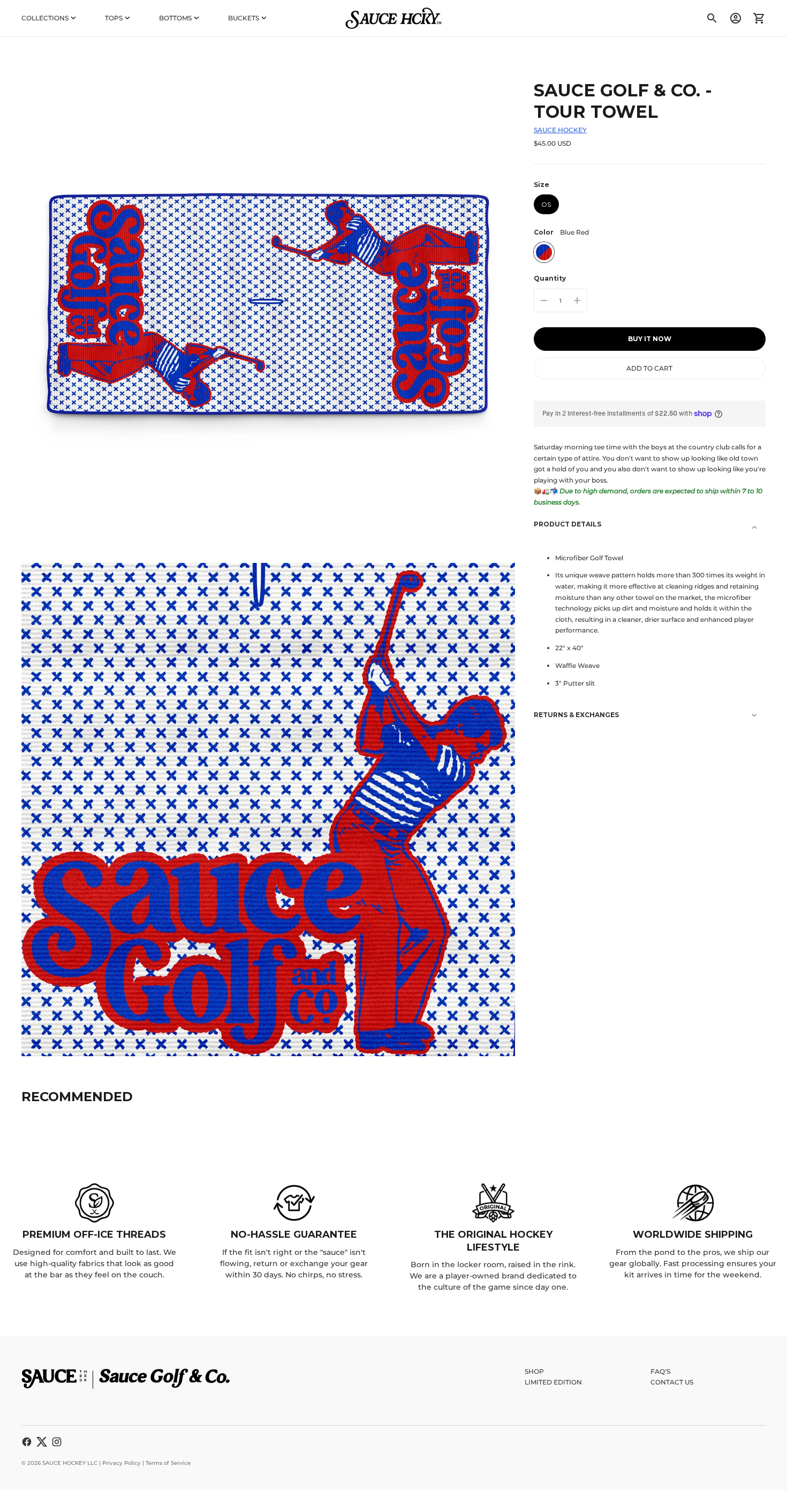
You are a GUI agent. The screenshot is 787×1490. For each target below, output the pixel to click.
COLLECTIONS (45, 18)
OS (546, 204)
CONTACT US (671, 1382)
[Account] (735, 18)
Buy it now (649, 339)
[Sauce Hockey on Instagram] (56, 1441)
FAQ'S (660, 1371)
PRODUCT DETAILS (567, 524)
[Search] (712, 18)
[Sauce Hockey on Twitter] (41, 1441)
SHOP (534, 1371)
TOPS (114, 18)
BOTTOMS (175, 18)
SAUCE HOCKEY (560, 130)
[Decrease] (544, 300)
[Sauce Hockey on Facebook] (26, 1441)
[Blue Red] (544, 252)
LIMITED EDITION (553, 1382)
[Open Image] (268, 305)
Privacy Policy (121, 1462)
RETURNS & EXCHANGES (576, 715)
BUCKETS (243, 18)
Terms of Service (168, 1462)
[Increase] (577, 300)
